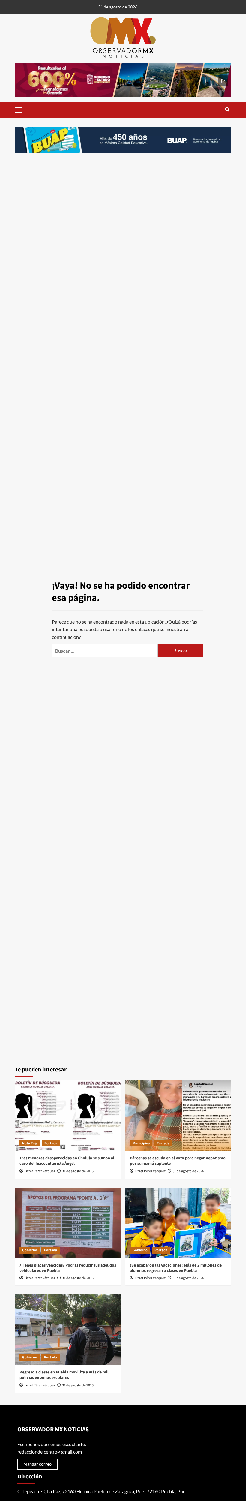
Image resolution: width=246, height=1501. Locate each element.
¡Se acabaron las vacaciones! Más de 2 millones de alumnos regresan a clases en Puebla (176, 1268)
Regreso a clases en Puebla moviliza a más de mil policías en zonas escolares (64, 1375)
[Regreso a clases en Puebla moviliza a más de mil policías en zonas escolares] (68, 1329)
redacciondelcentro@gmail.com (49, 1451)
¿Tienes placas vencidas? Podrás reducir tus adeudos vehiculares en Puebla (68, 1268)
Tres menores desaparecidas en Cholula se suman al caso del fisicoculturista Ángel (67, 1161)
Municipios (141, 1143)
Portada (50, 1143)
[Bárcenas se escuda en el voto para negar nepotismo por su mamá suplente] (178, 1115)
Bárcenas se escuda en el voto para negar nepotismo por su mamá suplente (178, 1161)
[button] (21, 109)
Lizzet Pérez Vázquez (39, 1171)
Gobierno (29, 1250)
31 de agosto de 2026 (78, 1171)
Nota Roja (30, 1143)
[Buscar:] (105, 650)
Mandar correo (37, 1463)
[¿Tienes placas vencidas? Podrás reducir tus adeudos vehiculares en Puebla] (68, 1223)
